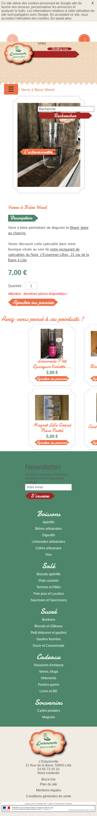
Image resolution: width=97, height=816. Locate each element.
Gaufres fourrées (48, 639)
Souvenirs (49, 702)
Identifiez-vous (59, 49)
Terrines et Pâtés (48, 587)
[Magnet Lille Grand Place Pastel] (52, 407)
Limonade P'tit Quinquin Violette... (52, 364)
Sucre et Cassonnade (48, 646)
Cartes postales (48, 711)
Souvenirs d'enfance (49, 665)
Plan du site (48, 784)
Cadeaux (48, 657)
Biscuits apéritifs (48, 574)
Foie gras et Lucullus (48, 594)
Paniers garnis (48, 685)
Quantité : (15, 286)
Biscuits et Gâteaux (48, 626)
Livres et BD (48, 691)
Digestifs (48, 535)
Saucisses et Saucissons (48, 600)
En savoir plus (61, 18)
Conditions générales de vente (48, 796)
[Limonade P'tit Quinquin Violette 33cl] (52, 344)
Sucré (48, 611)
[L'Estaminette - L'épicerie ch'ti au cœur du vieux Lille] (19, 55)
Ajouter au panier (51, 378)
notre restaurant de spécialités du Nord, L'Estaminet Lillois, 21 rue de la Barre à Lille (48, 254)
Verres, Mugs (48, 672)
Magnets (48, 717)
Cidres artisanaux (48, 548)
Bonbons (48, 620)
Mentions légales (48, 790)
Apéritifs (48, 522)
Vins (48, 555)
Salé (48, 566)
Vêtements (48, 678)
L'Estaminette (38, 152)
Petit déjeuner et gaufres (49, 633)
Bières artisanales (48, 529)
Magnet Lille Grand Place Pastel (52, 427)
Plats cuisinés (49, 581)
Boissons (48, 514)
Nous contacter (48, 773)
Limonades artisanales (48, 542)
